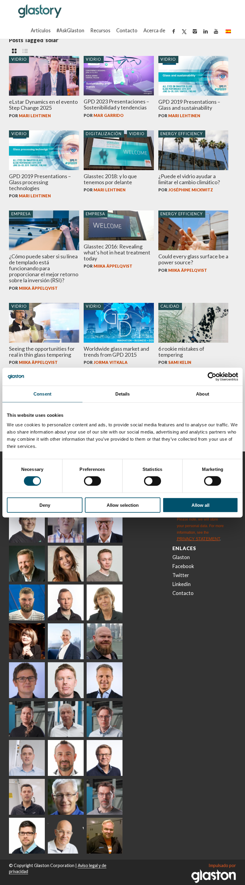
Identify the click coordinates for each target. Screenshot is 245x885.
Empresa (21, 213)
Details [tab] (122, 393)
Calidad (170, 306)
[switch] (92, 481)
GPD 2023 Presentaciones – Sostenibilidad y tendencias (116, 104)
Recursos (100, 30)
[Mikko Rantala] (66, 680)
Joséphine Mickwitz (190, 189)
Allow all (200, 504)
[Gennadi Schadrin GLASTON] (27, 680)
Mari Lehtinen (35, 115)
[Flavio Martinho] (27, 797)
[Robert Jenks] (66, 641)
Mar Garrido (109, 115)
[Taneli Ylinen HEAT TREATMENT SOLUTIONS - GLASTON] (66, 525)
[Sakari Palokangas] (104, 797)
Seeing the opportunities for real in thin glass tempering (42, 351)
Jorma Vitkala (111, 362)
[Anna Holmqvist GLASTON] (27, 641)
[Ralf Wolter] (66, 719)
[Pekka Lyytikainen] (104, 641)
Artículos (40, 30)
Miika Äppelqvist (38, 288)
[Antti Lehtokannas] (104, 719)
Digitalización (104, 133)
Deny (44, 504)
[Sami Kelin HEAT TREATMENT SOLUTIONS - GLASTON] (104, 836)
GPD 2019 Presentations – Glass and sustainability (189, 104)
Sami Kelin (179, 362)
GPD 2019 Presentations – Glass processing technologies (40, 182)
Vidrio (19, 59)
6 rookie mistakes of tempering (181, 351)
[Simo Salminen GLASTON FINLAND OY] (104, 758)
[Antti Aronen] (27, 525)
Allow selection (123, 504)
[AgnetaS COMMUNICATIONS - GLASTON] (104, 602)
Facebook (183, 566)
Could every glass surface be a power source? (193, 259)
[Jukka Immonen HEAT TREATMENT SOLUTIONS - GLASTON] (66, 602)
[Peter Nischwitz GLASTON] (104, 680)
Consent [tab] (42, 393)
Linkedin (181, 584)
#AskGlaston (70, 30)
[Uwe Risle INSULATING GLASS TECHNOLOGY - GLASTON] (104, 525)
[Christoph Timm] (66, 836)
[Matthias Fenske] (27, 758)
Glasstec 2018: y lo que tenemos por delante (110, 179)
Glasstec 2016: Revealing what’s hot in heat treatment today (117, 252)
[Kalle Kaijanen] (104, 564)
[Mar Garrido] (66, 564)
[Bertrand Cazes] (66, 758)
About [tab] (202, 393)
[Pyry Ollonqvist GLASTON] (27, 836)
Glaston (181, 557)
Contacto (126, 30)
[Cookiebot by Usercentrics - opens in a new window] (212, 376)
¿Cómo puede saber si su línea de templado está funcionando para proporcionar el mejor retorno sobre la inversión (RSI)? (43, 268)
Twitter (180, 575)
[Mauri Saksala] (27, 564)
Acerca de (154, 30)
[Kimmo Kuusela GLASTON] (27, 602)
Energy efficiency (181, 133)
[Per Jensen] (66, 797)
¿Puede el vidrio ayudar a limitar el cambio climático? (189, 179)
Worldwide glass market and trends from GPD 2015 (116, 351)
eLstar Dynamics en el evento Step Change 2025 (43, 104)
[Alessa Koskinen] (27, 719)
